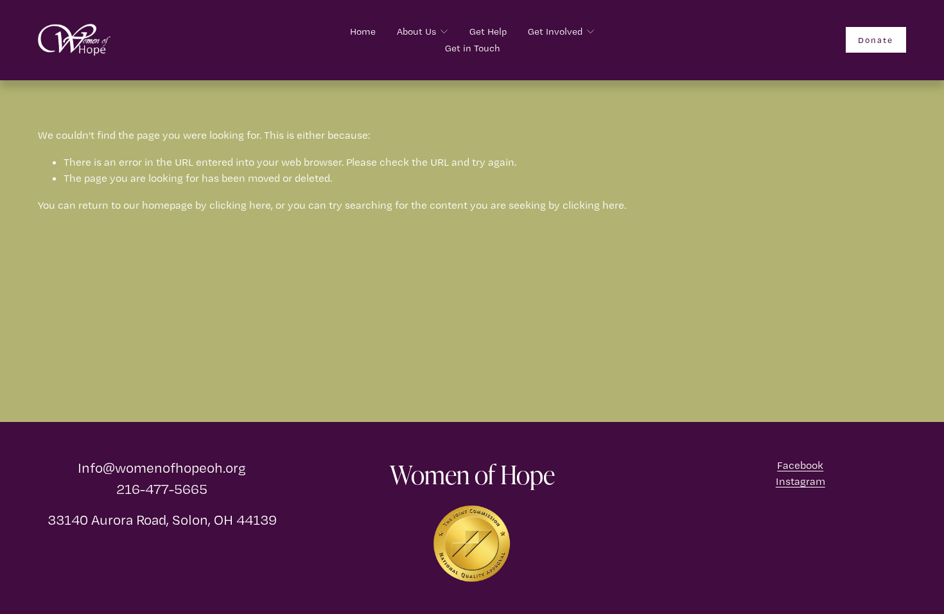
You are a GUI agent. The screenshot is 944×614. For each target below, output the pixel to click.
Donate (875, 40)
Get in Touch (472, 48)
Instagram (800, 481)
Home (363, 31)
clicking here (240, 204)
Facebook (800, 465)
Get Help (488, 31)
